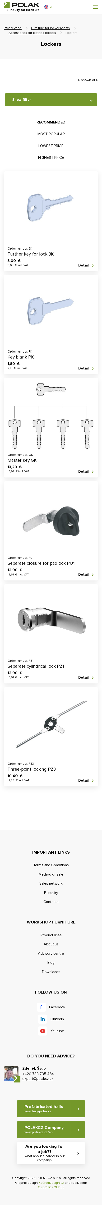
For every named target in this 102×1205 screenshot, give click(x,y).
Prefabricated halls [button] (43, 1108)
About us (51, 944)
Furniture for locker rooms (50, 28)
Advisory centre (51, 953)
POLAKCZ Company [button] (44, 1129)
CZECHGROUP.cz (51, 1187)
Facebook (57, 1007)
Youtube (57, 1031)
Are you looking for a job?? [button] (44, 1153)
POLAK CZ (21, 5)
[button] (48, 7)
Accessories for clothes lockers (32, 33)
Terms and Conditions (51, 865)
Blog (51, 962)
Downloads (51, 971)
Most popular (51, 134)
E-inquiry (51, 892)
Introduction (13, 28)
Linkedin (57, 1019)
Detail (83, 265)
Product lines (51, 935)
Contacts (51, 901)
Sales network (51, 883)
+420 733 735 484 (38, 1074)
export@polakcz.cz (37, 1078)
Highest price (51, 157)
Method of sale (51, 874)
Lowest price (51, 146)
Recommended (51, 122)
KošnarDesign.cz (51, 1183)
